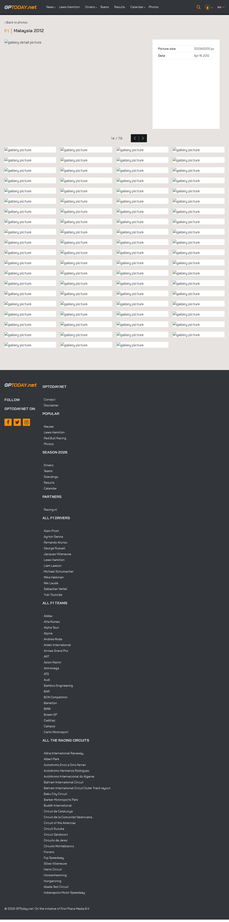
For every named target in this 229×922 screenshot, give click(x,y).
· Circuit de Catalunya (57, 811)
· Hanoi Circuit (52, 869)
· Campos (48, 726)
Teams (104, 7)
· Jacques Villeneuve (56, 554)
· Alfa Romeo (51, 621)
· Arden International (56, 645)
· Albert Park (50, 759)
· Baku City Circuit (54, 794)
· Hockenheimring (54, 875)
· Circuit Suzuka (53, 828)
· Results (48, 482)
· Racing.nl (49, 509)
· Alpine (47, 633)
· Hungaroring (51, 881)
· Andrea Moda (52, 639)
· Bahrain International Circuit (62, 782)
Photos (154, 7)
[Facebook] (8, 422)
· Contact (48, 399)
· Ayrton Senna (52, 536)
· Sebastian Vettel (54, 589)
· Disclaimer (50, 405)
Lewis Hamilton (69, 7)
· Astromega (50, 668)
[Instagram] (26, 422)
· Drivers (47, 465)
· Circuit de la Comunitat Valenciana (67, 817)
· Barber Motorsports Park (60, 799)
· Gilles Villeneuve (54, 863)
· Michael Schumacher (58, 571)
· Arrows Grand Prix (55, 650)
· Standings (50, 477)
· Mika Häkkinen (53, 577)
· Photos (48, 444)
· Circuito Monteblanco (58, 846)
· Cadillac (48, 720)
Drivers (90, 7)
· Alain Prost (50, 531)
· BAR (46, 691)
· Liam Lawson (51, 565)
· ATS (45, 674)
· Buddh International (57, 805)
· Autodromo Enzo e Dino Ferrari (64, 765)
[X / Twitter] (17, 422)
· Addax (47, 616)
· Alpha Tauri (50, 627)
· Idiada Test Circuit (55, 887)
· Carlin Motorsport (55, 732)
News (50, 7)
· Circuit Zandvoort (55, 834)
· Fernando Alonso (54, 542)
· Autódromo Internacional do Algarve (68, 776)
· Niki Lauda (50, 583)
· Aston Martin (51, 662)
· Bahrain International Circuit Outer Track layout (76, 788)
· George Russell (53, 548)
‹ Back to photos (16, 22)
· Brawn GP (49, 714)
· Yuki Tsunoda (52, 594)
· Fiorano (48, 852)
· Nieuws (48, 426)
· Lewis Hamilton (53, 432)
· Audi (46, 680)
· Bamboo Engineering (57, 685)
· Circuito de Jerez (55, 840)
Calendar (136, 7)
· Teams (47, 471)
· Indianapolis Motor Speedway (63, 892)
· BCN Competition (55, 697)
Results (119, 7)
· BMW (46, 709)
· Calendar (49, 488)
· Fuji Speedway (53, 857)
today (20, 7)
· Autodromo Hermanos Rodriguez (65, 770)
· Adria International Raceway (62, 753)
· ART (45, 656)
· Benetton (49, 703)
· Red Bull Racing (54, 438)
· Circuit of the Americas (59, 823)
